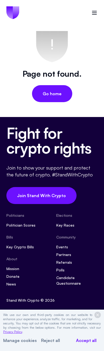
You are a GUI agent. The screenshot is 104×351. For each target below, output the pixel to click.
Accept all (86, 340)
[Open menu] (94, 13)
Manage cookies (20, 340)
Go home (52, 93)
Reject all (50, 340)
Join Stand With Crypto (41, 195)
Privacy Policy (12, 332)
